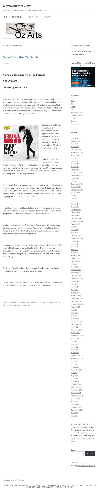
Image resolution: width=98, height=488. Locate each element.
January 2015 (75, 212)
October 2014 (76, 218)
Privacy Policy (33, 17)
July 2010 (74, 284)
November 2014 (76, 215)
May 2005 (74, 361)
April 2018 (74, 144)
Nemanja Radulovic (48, 302)
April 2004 (74, 378)
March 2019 (75, 138)
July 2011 (74, 264)
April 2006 (74, 350)
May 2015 (74, 201)
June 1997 (74, 416)
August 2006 (75, 338)
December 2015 (76, 184)
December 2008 (76, 321)
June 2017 (74, 161)
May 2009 (74, 315)
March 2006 (75, 353)
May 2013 (74, 247)
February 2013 (76, 255)
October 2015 (76, 187)
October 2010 (76, 275)
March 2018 (75, 147)
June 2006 (74, 344)
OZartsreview (17, 17)
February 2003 (76, 407)
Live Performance (77, 115)
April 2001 (74, 413)
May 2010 (74, 290)
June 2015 (74, 198)
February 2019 (76, 141)
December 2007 (76, 330)
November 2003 (76, 390)
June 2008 (74, 327)
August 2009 (75, 307)
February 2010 (76, 295)
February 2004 (76, 384)
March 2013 (75, 253)
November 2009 (76, 298)
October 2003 (76, 393)
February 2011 (76, 270)
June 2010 (74, 287)
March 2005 (75, 367)
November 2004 (76, 370)
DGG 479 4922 (36, 302)
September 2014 (77, 221)
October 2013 (76, 235)
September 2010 (77, 278)
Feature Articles (76, 112)
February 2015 (76, 210)
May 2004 (74, 376)
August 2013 (75, 241)
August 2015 (75, 192)
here (76, 51)
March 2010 (75, 293)
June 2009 (74, 313)
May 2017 (74, 164)
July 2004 (74, 373)
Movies (73, 118)
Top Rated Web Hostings (86, 466)
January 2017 (75, 170)
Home (5, 17)
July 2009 (74, 310)
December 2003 (76, 387)
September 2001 (77, 410)
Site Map (47, 17)
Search (73, 450)
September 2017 (77, 152)
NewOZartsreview (17, 6)
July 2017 (74, 158)
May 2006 (74, 347)
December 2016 (76, 172)
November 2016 (76, 175)
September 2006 (77, 335)
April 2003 (74, 401)
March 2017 (75, 167)
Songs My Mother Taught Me (20, 57)
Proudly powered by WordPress (13, 480)
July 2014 (74, 227)
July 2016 (74, 181)
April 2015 (74, 204)
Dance (73, 107)
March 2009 (75, 318)
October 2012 (76, 261)
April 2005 (74, 364)
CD (21, 302)
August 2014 (75, 224)
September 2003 (77, 396)
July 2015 (74, 195)
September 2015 (77, 190)
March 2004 (75, 381)
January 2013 (75, 258)
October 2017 (76, 150)
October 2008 (76, 324)
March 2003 (75, 404)
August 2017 (75, 155)
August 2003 (75, 398)
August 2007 (75, 333)
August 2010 (75, 281)
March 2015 (75, 207)
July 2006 (74, 341)
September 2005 (77, 358)
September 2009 (77, 304)
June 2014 (74, 230)
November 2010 (76, 273)
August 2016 (75, 178)
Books (73, 101)
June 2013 (74, 244)
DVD (72, 109)
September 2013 (77, 238)
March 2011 (75, 267)
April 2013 (74, 250)
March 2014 (75, 232)
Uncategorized (76, 124)
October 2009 (76, 301)
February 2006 (76, 355)
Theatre (74, 121)
